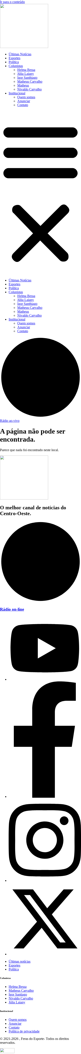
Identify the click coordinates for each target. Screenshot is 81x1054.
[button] (40, 192)
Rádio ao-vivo (9, 421)
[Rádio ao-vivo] (40, 417)
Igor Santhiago (27, 77)
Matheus (23, 85)
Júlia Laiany (25, 74)
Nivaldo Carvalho (29, 89)
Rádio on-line (12, 609)
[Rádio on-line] (40, 601)
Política (14, 62)
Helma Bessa (26, 70)
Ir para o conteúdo (12, 2)
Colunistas (16, 66)
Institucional (17, 93)
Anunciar (23, 101)
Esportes (14, 58)
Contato (22, 105)
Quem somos (26, 97)
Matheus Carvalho (29, 81)
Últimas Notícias (20, 54)
